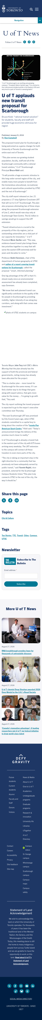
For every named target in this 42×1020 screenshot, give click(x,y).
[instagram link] (33, 42)
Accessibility (12, 855)
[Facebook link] (29, 42)
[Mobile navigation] (36, 9)
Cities (26, 535)
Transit (20, 535)
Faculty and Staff (13, 801)
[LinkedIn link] (33, 986)
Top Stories (6, 535)
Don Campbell (10, 138)
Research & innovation (27, 815)
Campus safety (26, 890)
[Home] (12, 8)
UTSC (4, 538)
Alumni (12, 794)
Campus (33, 535)
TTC (14, 535)
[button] (31, 9)
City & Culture (8, 518)
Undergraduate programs (29, 797)
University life (28, 821)
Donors (11, 807)
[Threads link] (27, 991)
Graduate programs (26, 806)
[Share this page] (17, 500)
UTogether (27, 830)
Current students (12, 788)
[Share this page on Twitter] (4, 500)
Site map (10, 869)
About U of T (28, 782)
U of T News (21, 33)
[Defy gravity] (21, 756)
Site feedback (12, 864)
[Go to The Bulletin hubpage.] (10, 561)
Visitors (12, 812)
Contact (10, 846)
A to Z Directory (26, 837)
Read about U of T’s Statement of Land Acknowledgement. (22, 960)
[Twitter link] (24, 42)
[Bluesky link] (21, 991)
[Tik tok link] (16, 991)
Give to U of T (28, 786)
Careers (10, 850)
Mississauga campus (27, 864)
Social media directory (21, 999)
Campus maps (26, 881)
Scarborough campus (28, 873)
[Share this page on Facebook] (10, 500)
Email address (9, 570)
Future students (12, 779)
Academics (27, 791)
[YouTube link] (27, 986)
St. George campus (27, 856)
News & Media (28, 777)
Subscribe (21, 584)
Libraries (26, 826)
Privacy (10, 860)
